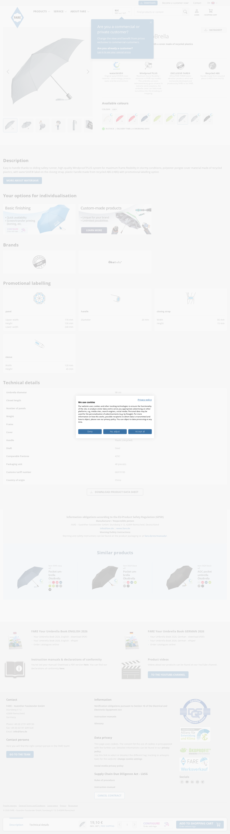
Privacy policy (145, 399)
